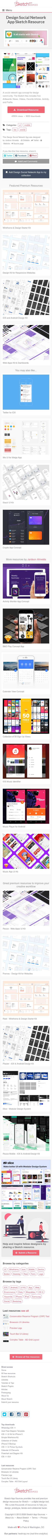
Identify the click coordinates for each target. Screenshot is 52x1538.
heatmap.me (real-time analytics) (33, 1533)
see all (25, 1310)
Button (7, 1273)
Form (33, 1273)
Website (6, 143)
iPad (27, 1296)
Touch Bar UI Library (19, 1333)
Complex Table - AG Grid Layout (24, 1339)
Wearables (30, 1292)
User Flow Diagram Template (13, 1431)
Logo (41, 1273)
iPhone (19, 1296)
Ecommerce (9, 1292)
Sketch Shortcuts (8, 1376)
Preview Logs (16, 1327)
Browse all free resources (28, 1356)
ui (20, 124)
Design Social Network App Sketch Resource (26, 19)
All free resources (8, 1373)
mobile (27, 124)
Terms (35, 1517)
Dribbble (26, 140)
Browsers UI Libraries (19, 1322)
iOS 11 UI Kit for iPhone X (12, 1434)
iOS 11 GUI (6, 1456)
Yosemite (8, 1296)
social (22, 129)
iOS (5, 1287)
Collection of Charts (9, 1440)
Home (3, 1370)
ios (15, 129)
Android (14, 1287)
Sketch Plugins (7, 1386)
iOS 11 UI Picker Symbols (12, 1447)
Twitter (36, 140)
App (30, 1287)
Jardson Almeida (12, 140)
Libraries (4, 1379)
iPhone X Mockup (8, 1443)
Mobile (32, 1269)
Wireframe (14, 1269)
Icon (24, 1269)
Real (26, 1273)
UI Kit (23, 1287)
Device (41, 1269)
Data (20, 1292)
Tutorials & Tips (7, 1383)
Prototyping (6, 1392)
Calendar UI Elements (10, 1450)
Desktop (17, 1273)
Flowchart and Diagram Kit (12, 1453)
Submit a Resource (27, 1252)
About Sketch (6, 1399)
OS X (40, 1292)
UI (5, 1269)
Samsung (36, 1296)
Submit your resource (10, 1402)
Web (37, 1287)
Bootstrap (17, 1301)
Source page (18, 143)
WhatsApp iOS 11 (8, 1427)
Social (7, 1301)
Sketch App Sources (35, 1514)
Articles (4, 1389)
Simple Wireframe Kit (9, 1437)
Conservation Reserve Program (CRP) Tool (29, 1316)
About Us (5, 1395)
